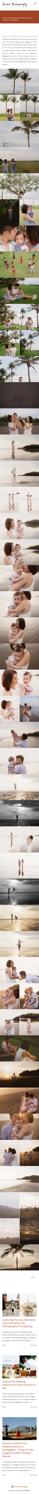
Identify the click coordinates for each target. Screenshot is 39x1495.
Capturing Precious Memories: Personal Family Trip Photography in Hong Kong (19, 1323)
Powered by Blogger (21, 1487)
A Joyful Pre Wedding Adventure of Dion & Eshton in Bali (19, 1385)
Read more (33, 1345)
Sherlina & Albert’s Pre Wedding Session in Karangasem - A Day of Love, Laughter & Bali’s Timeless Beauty (18, 1450)
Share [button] (32, 1277)
